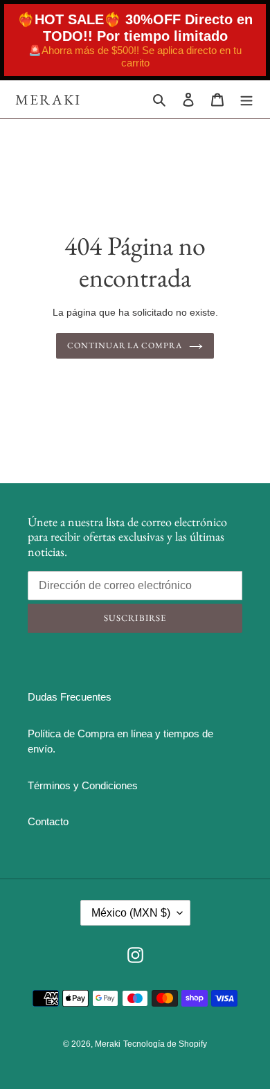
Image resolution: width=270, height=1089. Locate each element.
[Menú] (246, 99)
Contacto (48, 821)
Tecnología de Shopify (165, 1044)
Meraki (48, 99)
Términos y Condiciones (83, 785)
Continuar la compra (124, 345)
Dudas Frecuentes (69, 697)
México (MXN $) (130, 913)
